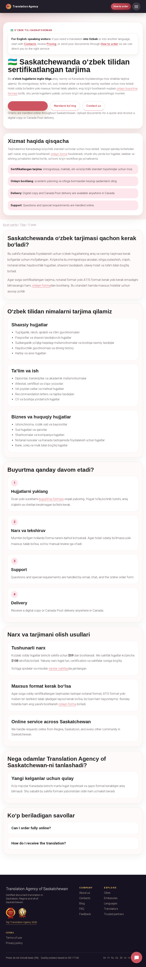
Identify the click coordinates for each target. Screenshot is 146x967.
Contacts (30, 44)
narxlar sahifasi (58, 668)
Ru (112, 957)
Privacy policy (14, 943)
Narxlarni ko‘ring (65, 106)
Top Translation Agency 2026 (21, 922)
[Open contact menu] (136, 957)
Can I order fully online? (31, 828)
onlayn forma (59, 154)
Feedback (85, 914)
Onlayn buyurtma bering (28, 106)
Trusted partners (114, 914)
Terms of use (14, 937)
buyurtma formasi (51, 499)
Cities (107, 892)
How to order (120, 6)
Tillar (23, 224)
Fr (109, 957)
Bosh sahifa (10, 224)
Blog (82, 903)
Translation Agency (22, 6)
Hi (129, 957)
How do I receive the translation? (38, 843)
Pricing (51, 44)
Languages (110, 903)
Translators (111, 908)
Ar (125, 957)
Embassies (110, 898)
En (104, 957)
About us (84, 892)
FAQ (81, 908)
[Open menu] (136, 6)
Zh (121, 957)
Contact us (93, 106)
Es (117, 957)
